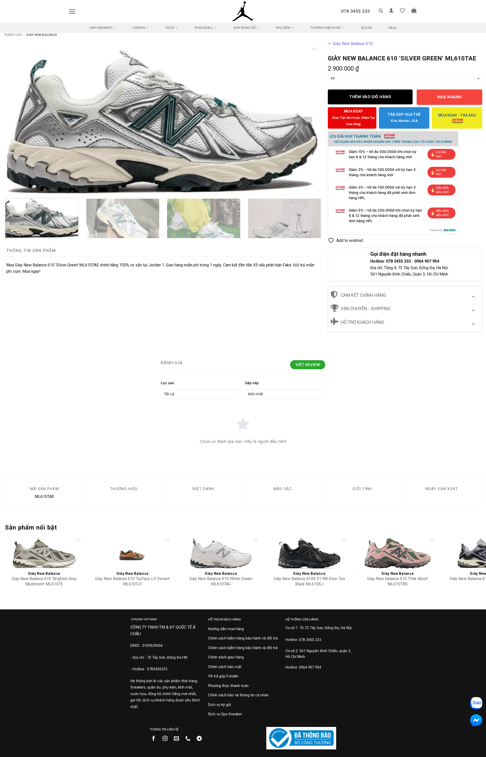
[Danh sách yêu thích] (402, 10)
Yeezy (169, 28)
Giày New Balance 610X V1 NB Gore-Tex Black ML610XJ (309, 581)
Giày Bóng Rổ (244, 28)
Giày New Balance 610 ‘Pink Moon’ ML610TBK (397, 581)
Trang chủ (13, 35)
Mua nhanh (449, 97)
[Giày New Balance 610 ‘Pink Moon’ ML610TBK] (397, 553)
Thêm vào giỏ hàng (370, 97)
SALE (392, 28)
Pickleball (204, 28)
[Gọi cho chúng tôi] (189, 739)
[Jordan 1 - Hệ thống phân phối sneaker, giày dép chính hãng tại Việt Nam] (243, 11)
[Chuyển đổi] (473, 295)
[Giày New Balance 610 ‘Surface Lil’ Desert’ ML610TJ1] (132, 553)
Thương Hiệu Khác (325, 28)
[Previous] (16, 121)
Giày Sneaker (101, 28)
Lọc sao (167, 383)
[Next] (307, 121)
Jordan (138, 28)
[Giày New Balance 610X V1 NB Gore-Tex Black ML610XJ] (309, 553)
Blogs (366, 28)
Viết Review (307, 364)
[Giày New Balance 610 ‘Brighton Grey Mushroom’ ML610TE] (44, 553)
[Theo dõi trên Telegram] (201, 739)
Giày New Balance (41, 35)
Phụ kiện (283, 28)
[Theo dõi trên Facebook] (155, 739)
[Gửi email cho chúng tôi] (178, 739)
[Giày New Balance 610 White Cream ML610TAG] (220, 553)
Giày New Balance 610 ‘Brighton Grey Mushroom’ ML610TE (44, 581)
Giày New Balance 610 (353, 43)
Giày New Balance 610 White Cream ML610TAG (220, 581)
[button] (72, 11)
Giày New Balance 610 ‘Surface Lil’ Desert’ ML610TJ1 (132, 581)
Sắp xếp (252, 383)
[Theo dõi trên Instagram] (167, 739)
